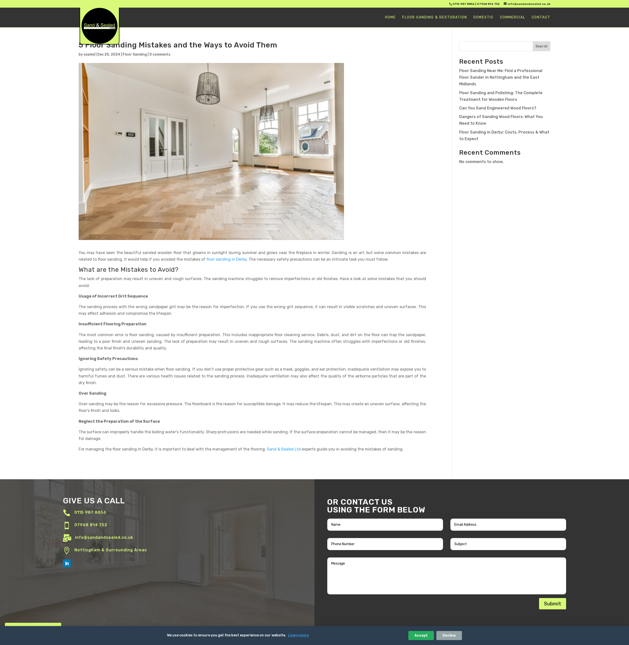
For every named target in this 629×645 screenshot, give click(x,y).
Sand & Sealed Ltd (284, 449)
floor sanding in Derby (226, 259)
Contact (541, 17)
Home (390, 17)
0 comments (160, 54)
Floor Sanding (135, 54)
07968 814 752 (488, 4)
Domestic (483, 17)
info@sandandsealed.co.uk (104, 537)
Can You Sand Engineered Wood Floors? (497, 108)
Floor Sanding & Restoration (434, 17)
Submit (552, 604)
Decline (449, 635)
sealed (89, 54)
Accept (421, 635)
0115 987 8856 (463, 4)
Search (541, 46)
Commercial (512, 17)
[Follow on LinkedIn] (67, 563)
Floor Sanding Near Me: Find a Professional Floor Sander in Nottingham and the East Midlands (500, 77)
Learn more (298, 635)
